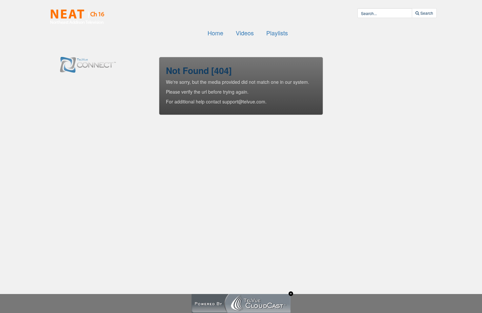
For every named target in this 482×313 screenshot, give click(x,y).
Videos (245, 32)
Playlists (277, 32)
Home (215, 32)
